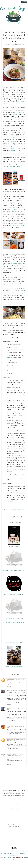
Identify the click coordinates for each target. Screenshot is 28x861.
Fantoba (12, 149)
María (8, 690)
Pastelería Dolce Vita (18, 226)
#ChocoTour (16, 114)
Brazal (14, 263)
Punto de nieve (11, 680)
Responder (9, 686)
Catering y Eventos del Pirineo (11, 167)
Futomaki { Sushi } (14, 546)
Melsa (4, 294)
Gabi (11, 267)
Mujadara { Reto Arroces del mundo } (14, 570)
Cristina (5, 104)
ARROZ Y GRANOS (19, 509)
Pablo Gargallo (15, 141)
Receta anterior (14, 804)
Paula (17, 102)
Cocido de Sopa (7, 858)
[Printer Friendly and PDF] (21, 517)
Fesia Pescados (18, 209)
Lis (20, 294)
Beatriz (22, 102)
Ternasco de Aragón (8, 265)
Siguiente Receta (14, 809)
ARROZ (13, 509)
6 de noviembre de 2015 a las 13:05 (15, 755)
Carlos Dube (10, 726)
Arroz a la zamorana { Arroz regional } (14, 594)
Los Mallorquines (16, 150)
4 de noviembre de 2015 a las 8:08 (16, 727)
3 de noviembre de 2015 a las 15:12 (18, 690)
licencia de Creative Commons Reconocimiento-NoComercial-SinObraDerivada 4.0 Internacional (14, 853)
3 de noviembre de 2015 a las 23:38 (15, 709)
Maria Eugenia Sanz (12, 740)
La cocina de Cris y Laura (14, 755)
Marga (8, 708)
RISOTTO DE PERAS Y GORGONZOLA (14, 667)
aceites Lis (21, 263)
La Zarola (5, 154)
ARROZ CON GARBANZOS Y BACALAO (14, 643)
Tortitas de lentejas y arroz (14, 619)
